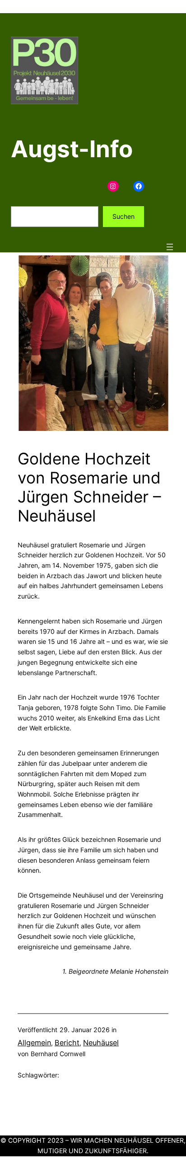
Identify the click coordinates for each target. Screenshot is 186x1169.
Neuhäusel (101, 1042)
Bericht (67, 1042)
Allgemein (34, 1042)
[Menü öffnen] (169, 247)
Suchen (123, 216)
